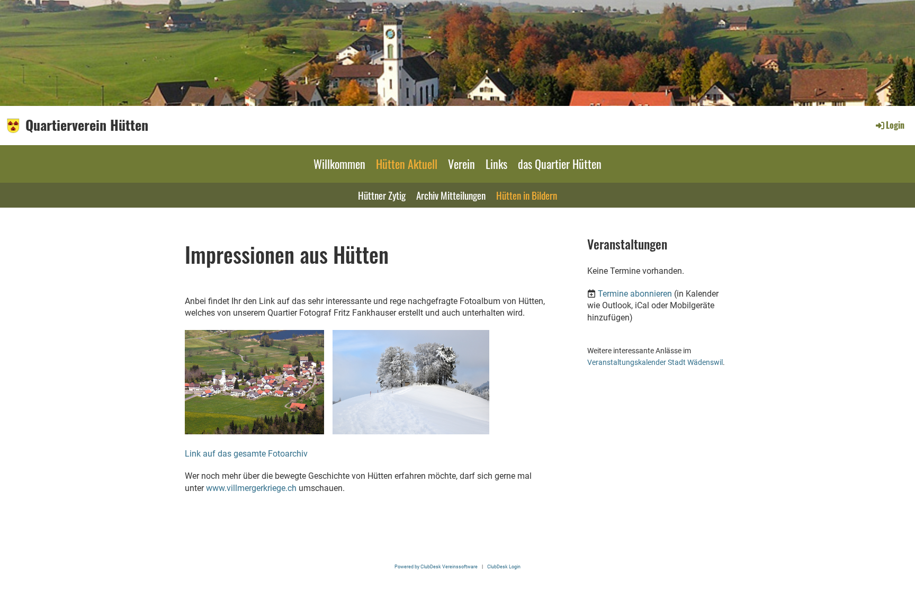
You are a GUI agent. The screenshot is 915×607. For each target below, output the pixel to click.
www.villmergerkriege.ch (251, 488)
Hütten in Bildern (526, 195)
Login (895, 125)
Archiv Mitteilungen (451, 195)
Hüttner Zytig (382, 195)
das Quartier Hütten (560, 163)
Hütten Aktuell (406, 163)
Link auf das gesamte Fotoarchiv (246, 454)
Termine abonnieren (635, 294)
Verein (461, 163)
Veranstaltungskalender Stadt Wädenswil (655, 362)
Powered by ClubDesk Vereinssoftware (436, 566)
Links (496, 163)
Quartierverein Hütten (86, 125)
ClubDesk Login (504, 566)
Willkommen (339, 163)
